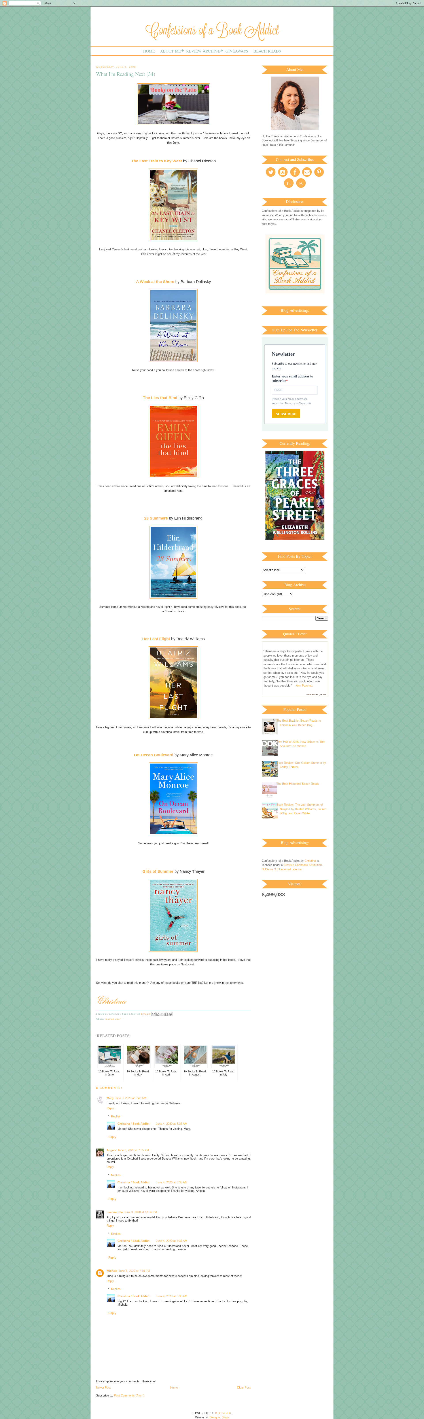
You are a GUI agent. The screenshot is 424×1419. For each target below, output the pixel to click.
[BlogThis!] (157, 1014)
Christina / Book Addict (133, 1123)
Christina (310, 860)
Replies (116, 1116)
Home (149, 51)
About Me (170, 51)
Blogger (223, 1413)
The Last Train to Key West (156, 161)
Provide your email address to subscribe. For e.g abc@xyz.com (291, 401)
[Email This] (153, 1014)
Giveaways (236, 51)
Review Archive (203, 51)
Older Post (244, 1387)
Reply (110, 1108)
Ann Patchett (304, 685)
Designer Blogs (219, 1417)
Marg (110, 1098)
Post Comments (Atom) (129, 1395)
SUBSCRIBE (286, 413)
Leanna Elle (115, 1212)
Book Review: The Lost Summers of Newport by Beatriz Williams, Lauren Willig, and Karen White (301, 809)
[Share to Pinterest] (170, 1014)
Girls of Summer (157, 871)
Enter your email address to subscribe (292, 378)
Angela (111, 1150)
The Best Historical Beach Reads (297, 783)
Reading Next (113, 1019)
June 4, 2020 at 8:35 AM (171, 1123)
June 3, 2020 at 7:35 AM (133, 1150)
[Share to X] (162, 1014)
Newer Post (103, 1387)
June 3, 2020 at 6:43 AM (130, 1098)
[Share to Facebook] (166, 1014)
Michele (112, 1271)
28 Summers (156, 518)
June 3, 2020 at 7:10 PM (134, 1271)
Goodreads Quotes (316, 694)
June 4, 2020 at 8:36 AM (171, 1241)
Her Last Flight (156, 639)
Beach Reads (267, 51)
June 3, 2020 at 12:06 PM (140, 1212)
